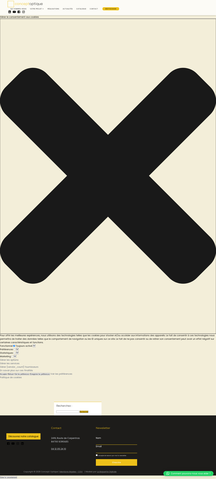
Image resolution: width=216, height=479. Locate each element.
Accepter (3, 374)
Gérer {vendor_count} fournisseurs (19, 366)
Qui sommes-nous (18, 9)
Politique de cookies (11, 377)
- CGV (80, 471)
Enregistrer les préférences (40, 374)
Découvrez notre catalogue (23, 436)
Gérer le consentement (8, 477)
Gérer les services (10, 363)
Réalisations (53, 9)
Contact (94, 9)
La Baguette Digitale (106, 471)
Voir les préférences (22, 374)
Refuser (11, 374)
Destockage (110, 9)
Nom (98, 438)
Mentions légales (68, 471)
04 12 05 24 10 (58, 448)
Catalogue (81, 9)
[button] (108, 176)
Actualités (68, 9)
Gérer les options (9, 359)
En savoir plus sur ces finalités (16, 370)
